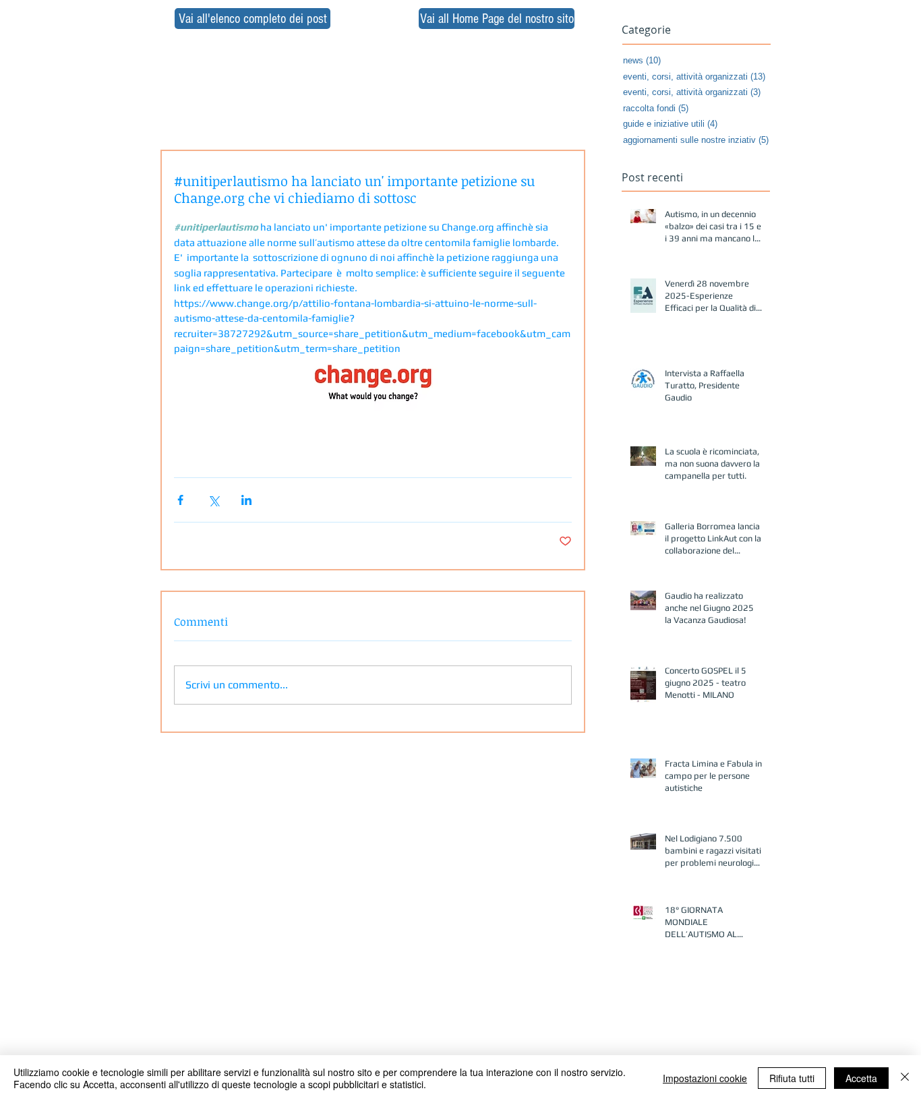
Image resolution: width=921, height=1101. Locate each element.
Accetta (861, 1078)
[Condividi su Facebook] (180, 500)
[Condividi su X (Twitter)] (213, 500)
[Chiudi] (905, 1078)
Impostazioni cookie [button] (705, 1078)
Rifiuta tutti (791, 1078)
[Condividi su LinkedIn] (246, 500)
